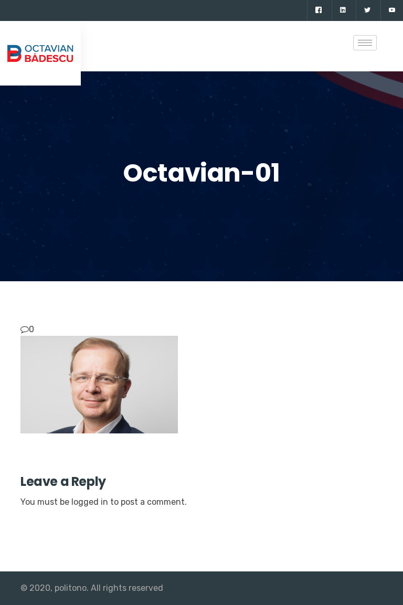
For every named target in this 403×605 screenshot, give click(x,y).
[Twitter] (367, 10)
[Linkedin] (343, 10)
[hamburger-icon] (365, 42)
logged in (89, 502)
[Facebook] (318, 10)
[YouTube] (391, 10)
